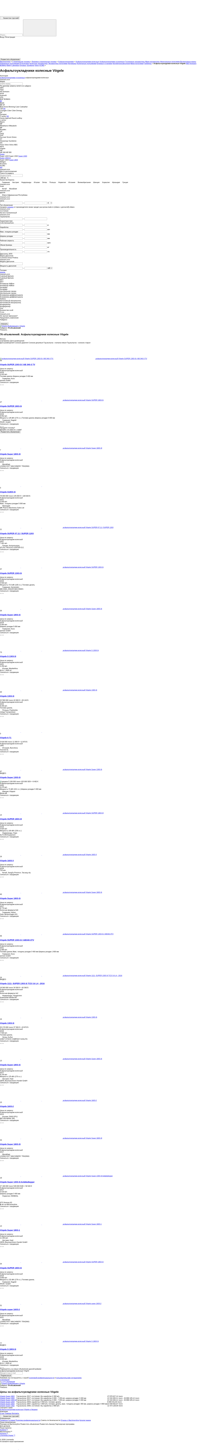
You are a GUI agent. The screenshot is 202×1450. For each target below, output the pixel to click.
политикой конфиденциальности (41, 1378)
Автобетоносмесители (121, 63)
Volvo (37, 65)
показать (4, 324)
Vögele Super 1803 (7, 1396)
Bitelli (9, 65)
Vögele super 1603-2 (10, 1309)
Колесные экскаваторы (39, 63)
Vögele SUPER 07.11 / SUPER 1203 (17, 533)
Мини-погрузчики (137, 63)
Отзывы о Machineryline (70, 1420)
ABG (187, 63)
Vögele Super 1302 (7, 1406)
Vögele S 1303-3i (8, 656)
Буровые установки (104, 63)
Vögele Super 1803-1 (10, 1230)
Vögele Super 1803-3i (10, 615)
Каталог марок (85, 1420)
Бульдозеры (24, 63)
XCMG (41, 65)
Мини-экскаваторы (152, 62)
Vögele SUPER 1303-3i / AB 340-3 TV (17, 364)
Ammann (193, 63)
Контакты (15, 1413)
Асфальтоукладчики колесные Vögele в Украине (19, 1409)
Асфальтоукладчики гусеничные (112, 62)
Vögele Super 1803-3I (10, 454)
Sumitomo (30, 65)
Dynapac (22, 65)
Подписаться (6, 1375)
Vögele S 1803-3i (8, 1349)
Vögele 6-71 (5, 738)
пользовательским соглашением (68, 1378)
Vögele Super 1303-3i (10, 777)
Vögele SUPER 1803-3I (11, 819)
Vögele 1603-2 (7, 1106)
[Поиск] (39, 27)
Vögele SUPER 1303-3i (11, 573)
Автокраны (72, 63)
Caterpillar (15, 65)
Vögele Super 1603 (7, 1404)
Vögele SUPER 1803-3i (11, 406)
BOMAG (3, 65)
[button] (101, 48)
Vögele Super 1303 (7, 1398)
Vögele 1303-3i (7, 696)
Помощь (8, 1413)
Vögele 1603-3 (7, 861)
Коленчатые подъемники (86, 63)
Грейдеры (148, 63)
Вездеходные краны (188, 62)
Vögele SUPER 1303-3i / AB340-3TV (17, 940)
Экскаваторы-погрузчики (57, 63)
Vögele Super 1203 (7, 1402)
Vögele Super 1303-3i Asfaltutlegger (17, 1182)
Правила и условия (7, 1420)
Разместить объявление (10, 432)
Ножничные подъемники (9, 63)
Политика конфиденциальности (28, 1420)
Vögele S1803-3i (8, 492)
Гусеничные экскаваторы (135, 62)
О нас (2, 1413)
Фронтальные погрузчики (170, 62)
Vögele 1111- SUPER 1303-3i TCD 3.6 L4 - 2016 (22, 983)
